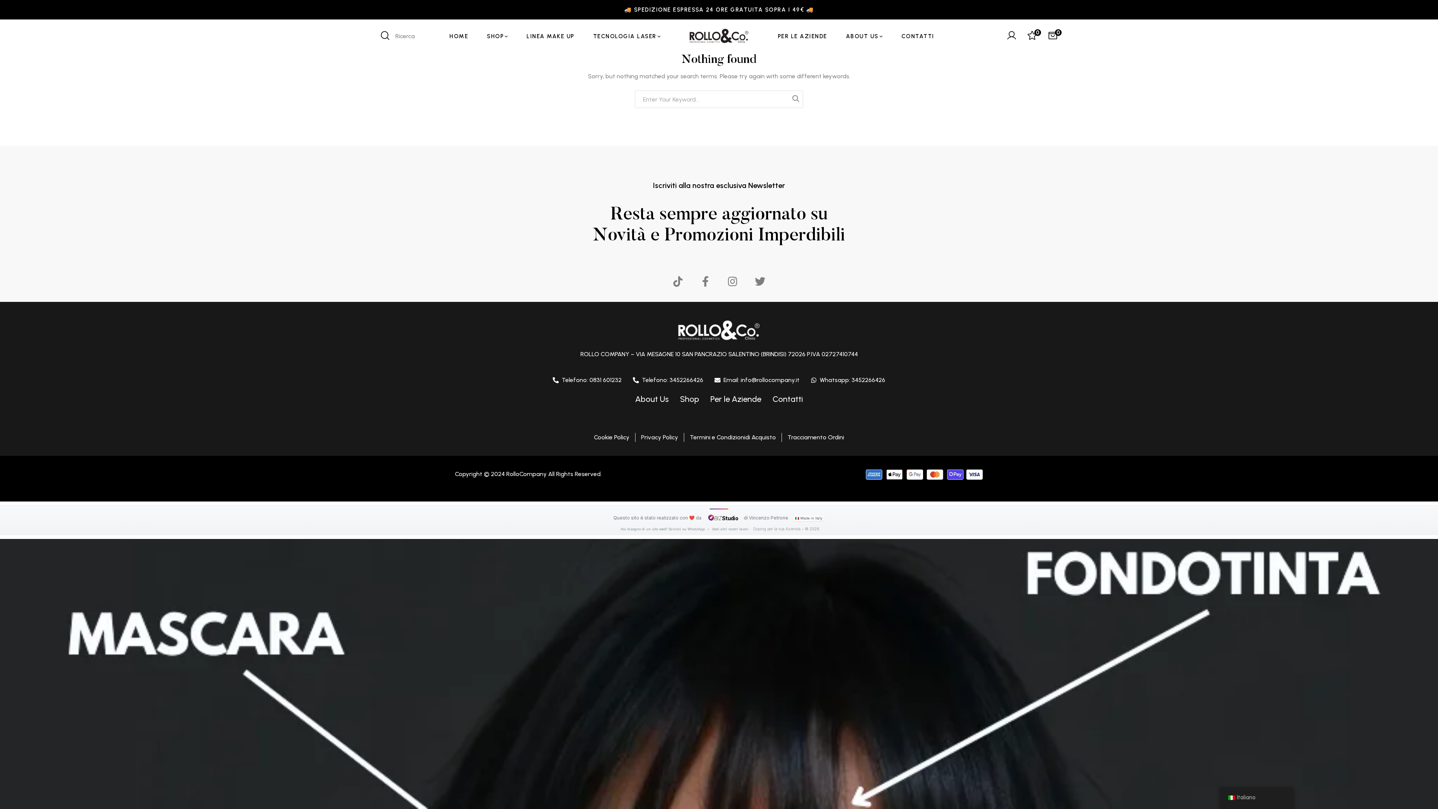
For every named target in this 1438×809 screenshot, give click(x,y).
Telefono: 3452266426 (672, 380)
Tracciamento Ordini (816, 437)
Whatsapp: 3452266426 (852, 380)
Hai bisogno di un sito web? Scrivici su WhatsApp (663, 529)
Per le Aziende (735, 399)
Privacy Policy (659, 437)
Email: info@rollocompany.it (761, 380)
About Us (652, 399)
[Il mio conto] (1011, 36)
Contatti (788, 399)
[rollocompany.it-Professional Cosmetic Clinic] (719, 36)
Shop (689, 399)
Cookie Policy (611, 437)
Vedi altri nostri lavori (730, 529)
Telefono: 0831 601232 (592, 380)
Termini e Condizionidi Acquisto (733, 437)
